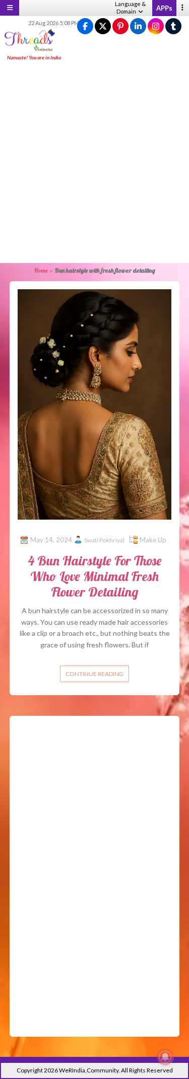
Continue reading (94, 674)
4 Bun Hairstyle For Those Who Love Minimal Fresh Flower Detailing (95, 576)
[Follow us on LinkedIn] (138, 26)
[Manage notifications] (165, 1057)
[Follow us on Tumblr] (173, 26)
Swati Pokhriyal (104, 540)
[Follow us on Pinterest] (120, 26)
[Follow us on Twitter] (103, 26)
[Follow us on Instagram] (156, 26)
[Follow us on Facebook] (85, 26)
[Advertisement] (94, 162)
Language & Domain (130, 8)
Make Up (153, 540)
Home (41, 270)
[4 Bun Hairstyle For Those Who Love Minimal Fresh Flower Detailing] (95, 403)
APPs (164, 8)
